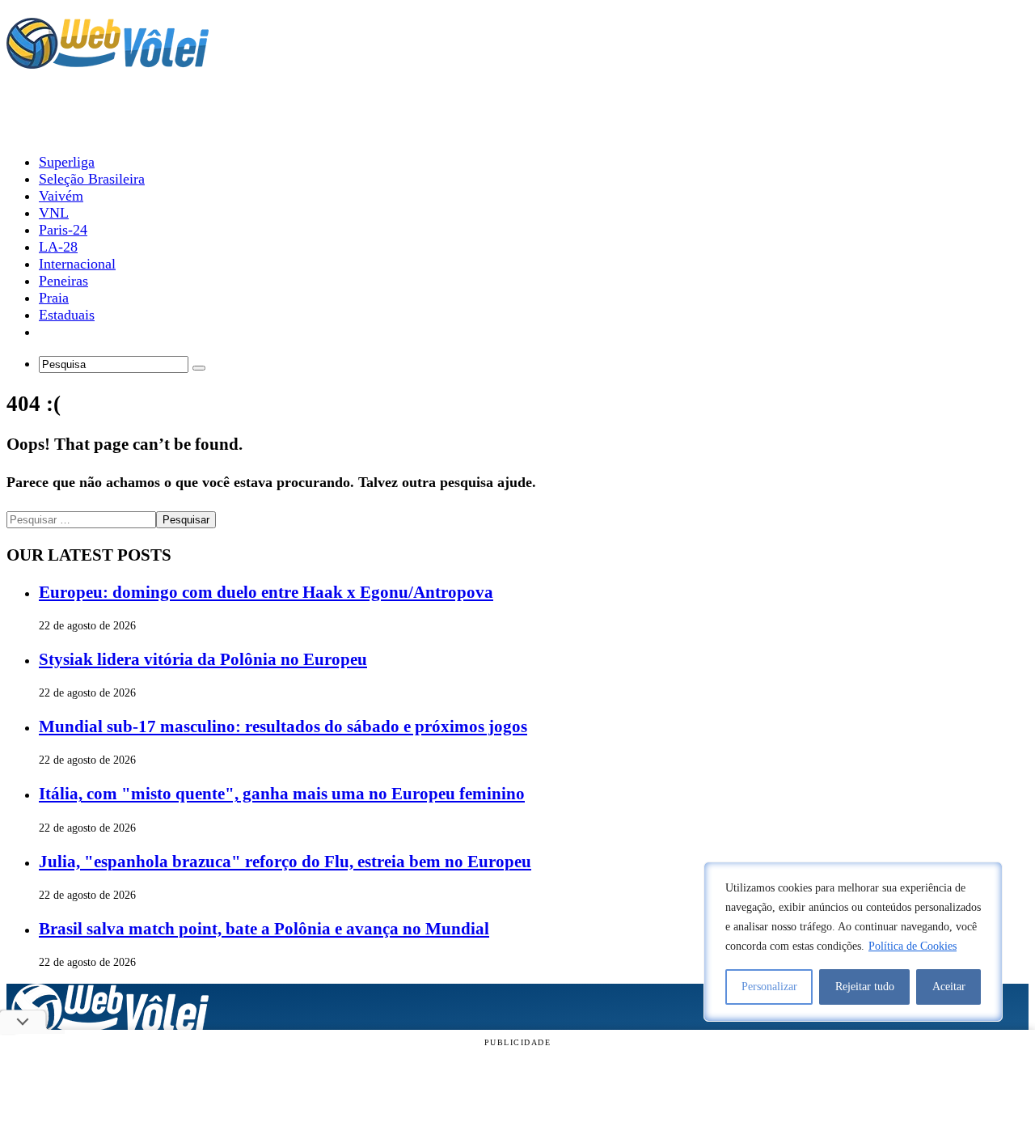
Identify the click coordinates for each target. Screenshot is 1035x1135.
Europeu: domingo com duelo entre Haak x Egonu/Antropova (266, 592)
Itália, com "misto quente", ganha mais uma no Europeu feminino (282, 793)
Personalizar (769, 986)
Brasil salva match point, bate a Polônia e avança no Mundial (264, 928)
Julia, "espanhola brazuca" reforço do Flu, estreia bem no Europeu (285, 861)
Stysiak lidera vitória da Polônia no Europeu (203, 659)
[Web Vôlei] (107, 61)
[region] (853, 942)
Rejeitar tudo (864, 986)
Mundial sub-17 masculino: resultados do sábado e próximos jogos (283, 726)
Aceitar (948, 986)
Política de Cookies (912, 946)
